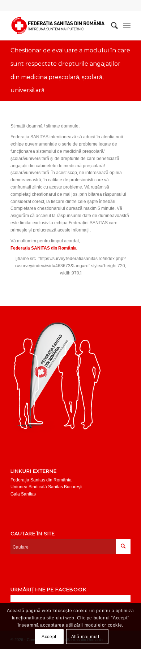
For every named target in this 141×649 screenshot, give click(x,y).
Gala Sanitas (23, 494)
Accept (49, 636)
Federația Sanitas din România (41, 480)
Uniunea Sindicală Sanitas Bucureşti (46, 486)
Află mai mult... (87, 636)
